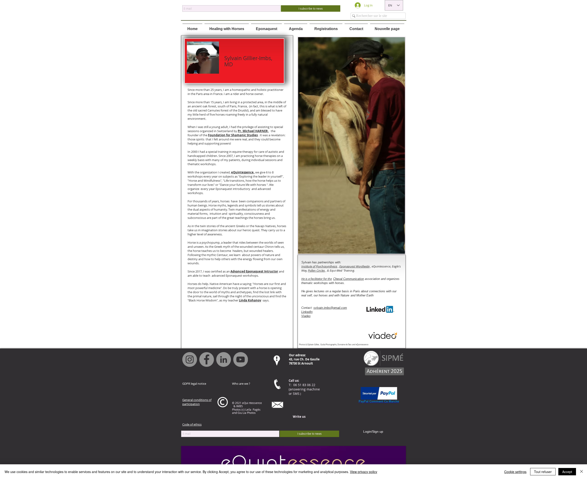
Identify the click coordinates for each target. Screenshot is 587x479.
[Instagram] (189, 359)
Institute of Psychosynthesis (319, 266)
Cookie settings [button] (515, 471)
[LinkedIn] (223, 359)
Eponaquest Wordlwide (354, 266)
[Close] (581, 471)
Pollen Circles (316, 270)
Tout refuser (543, 471)
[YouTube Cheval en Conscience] (240, 359)
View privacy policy (363, 471)
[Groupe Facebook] (206, 359)
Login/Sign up (373, 431)
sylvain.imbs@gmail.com (330, 307)
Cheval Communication (348, 279)
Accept (567, 471)
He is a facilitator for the (316, 279)
